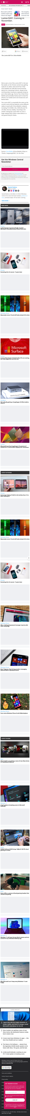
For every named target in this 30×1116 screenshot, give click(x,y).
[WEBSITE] (16, 191)
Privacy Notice (20, 174)
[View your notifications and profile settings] (22, 2)
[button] (28, 2)
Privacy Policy (19, 1105)
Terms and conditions (7, 1073)
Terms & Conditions (13, 1106)
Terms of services (18, 173)
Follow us (18, 51)
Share (5, 51)
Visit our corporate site (7, 1063)
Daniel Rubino (10, 24)
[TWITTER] (9, 191)
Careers (3, 1088)
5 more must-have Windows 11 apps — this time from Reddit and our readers (16, 1039)
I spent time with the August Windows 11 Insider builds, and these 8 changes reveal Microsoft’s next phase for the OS (15, 1024)
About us (4, 1094)
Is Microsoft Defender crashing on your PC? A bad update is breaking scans (14, 1053)
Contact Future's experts (7, 1076)
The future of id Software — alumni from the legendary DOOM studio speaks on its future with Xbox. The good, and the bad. (15, 1046)
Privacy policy (5, 1079)
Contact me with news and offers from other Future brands (15, 1096)
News (3, 24)
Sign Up (15, 1100)
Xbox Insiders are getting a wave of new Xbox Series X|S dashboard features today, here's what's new (15, 1032)
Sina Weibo (9, 151)
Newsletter (26, 51)
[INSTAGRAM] (11, 191)
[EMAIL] (19, 191)
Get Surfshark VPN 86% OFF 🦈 (16, 5)
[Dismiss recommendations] (28, 9)
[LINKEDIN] (14, 191)
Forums (3, 1097)
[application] (15, 138)
